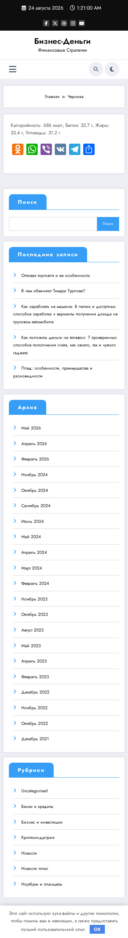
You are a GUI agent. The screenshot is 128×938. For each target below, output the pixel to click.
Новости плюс (34, 868)
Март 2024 (31, 568)
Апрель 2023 (34, 661)
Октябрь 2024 (34, 490)
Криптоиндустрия (37, 837)
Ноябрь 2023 (34, 599)
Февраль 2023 (35, 677)
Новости (29, 853)
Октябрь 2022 (34, 723)
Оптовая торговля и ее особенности (55, 275)
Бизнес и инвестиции (42, 822)
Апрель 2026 (34, 443)
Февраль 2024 (35, 583)
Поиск (28, 202)
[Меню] (13, 69)
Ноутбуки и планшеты (41, 884)
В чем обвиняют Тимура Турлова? (53, 291)
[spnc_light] (112, 69)
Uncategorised (34, 791)
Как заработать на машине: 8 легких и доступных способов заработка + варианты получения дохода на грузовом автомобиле (65, 314)
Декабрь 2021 (35, 739)
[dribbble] (64, 23)
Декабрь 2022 (35, 692)
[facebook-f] (46, 23)
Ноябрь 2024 (34, 474)
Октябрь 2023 (34, 614)
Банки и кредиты (37, 806)
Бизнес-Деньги (62, 41)
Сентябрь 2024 (35, 505)
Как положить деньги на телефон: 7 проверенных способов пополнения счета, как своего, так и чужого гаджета (65, 345)
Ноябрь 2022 (34, 708)
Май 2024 (31, 537)
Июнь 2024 (32, 521)
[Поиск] (96, 69)
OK (97, 929)
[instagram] (73, 23)
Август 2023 (32, 630)
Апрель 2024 (34, 552)
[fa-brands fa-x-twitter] (55, 23)
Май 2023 (31, 646)
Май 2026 (31, 428)
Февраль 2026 (35, 459)
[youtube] (82, 23)
